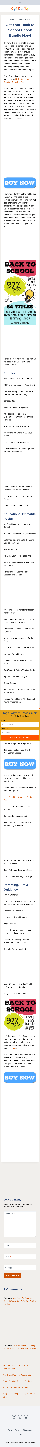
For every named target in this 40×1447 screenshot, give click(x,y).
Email (8, 1257)
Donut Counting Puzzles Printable (18, 1381)
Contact (20, 1434)
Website (8, 1268)
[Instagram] (26, 1417)
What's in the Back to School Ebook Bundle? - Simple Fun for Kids (20, 1301)
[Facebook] (14, 1417)
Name (8, 1246)
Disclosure (27, 1430)
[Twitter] (20, 1417)
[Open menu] (20, 3)
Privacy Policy (14, 1430)
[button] (39, 708)
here (14, 1048)
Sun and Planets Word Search (16, 1387)
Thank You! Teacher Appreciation (17, 1375)
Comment (10, 1214)
